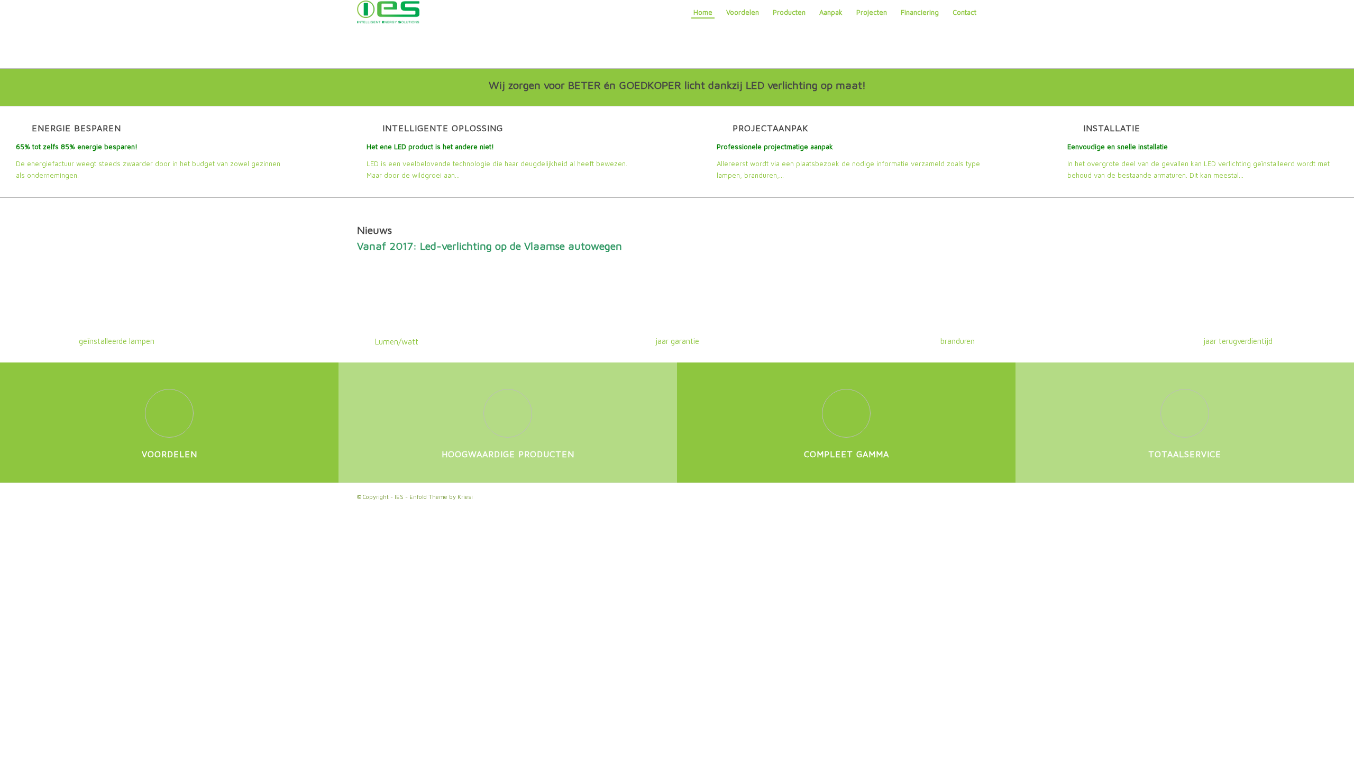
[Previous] (372, 246)
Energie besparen (76, 128)
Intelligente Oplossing (442, 128)
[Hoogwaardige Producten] (507, 413)
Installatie (1111, 128)
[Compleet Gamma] (846, 413)
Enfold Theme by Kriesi (441, 496)
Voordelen (169, 454)
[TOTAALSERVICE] (1184, 413)
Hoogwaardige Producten (508, 454)
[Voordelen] (169, 413)
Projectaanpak (770, 128)
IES (399, 496)
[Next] (982, 246)
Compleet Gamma (846, 454)
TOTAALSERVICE (1184, 454)
